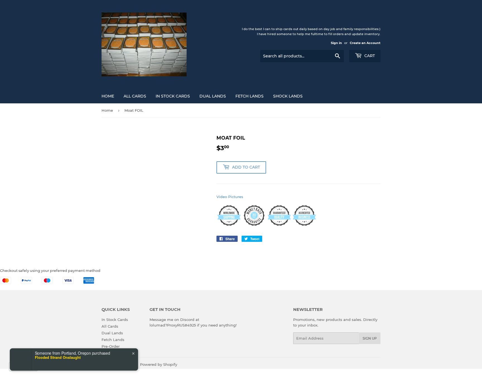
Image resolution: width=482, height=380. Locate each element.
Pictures (235, 196)
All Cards (135, 96)
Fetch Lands (249, 96)
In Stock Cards (173, 96)
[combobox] (23, 366)
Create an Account (365, 43)
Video (221, 196)
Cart (369, 55)
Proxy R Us (125, 364)
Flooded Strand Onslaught (58, 346)
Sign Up (370, 338)
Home (108, 96)
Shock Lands (288, 96)
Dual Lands (212, 96)
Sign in (336, 43)
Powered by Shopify (158, 364)
